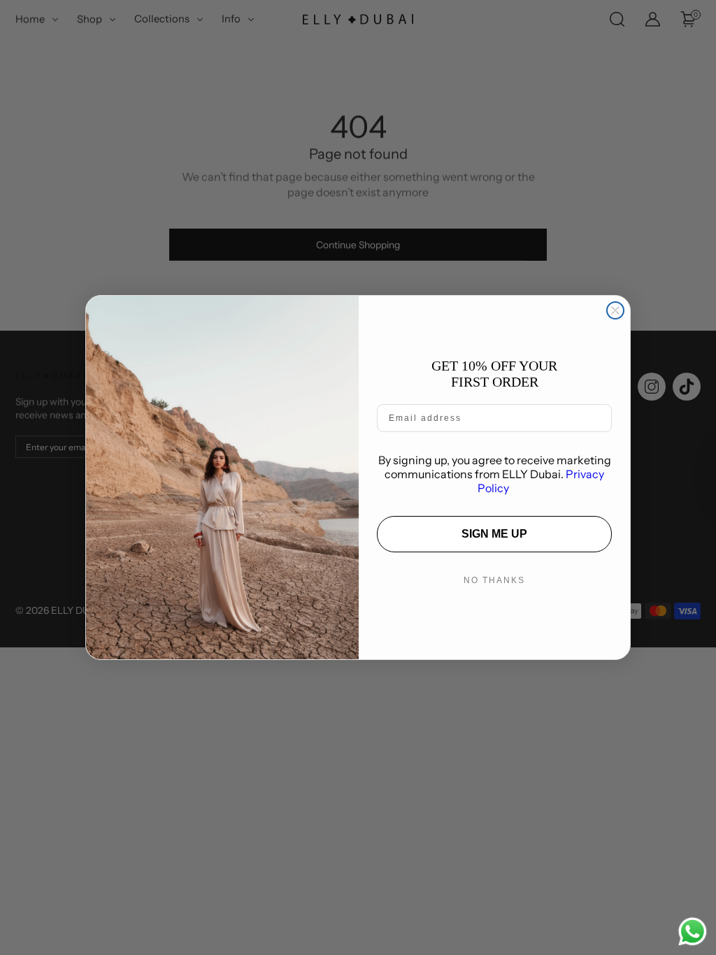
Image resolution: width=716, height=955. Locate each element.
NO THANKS (494, 580)
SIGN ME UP (494, 534)
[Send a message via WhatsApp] (692, 931)
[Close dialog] (615, 310)
